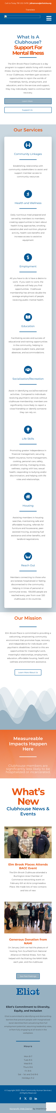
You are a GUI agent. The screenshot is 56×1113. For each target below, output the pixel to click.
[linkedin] (36, 1098)
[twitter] (25, 1098)
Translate (30, 9)
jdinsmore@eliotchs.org (40, 3)
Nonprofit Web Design (21, 1108)
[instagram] (30, 1098)
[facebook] (20, 1098)
